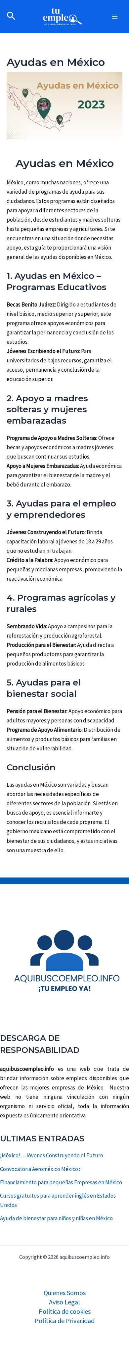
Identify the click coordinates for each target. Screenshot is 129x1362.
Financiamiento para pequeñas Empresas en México (61, 1182)
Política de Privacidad (65, 1320)
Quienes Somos (65, 1292)
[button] (11, 16)
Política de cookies (65, 1311)
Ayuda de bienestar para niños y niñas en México (56, 1218)
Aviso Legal (64, 1302)
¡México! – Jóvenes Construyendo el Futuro (51, 1155)
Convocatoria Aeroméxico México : (40, 1169)
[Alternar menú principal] (115, 16)
